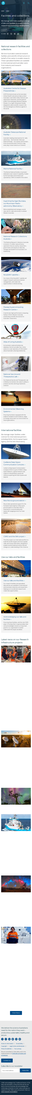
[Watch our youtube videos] (20, 1039)
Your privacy (17, 1049)
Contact (4, 30)
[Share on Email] (18, 34)
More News (16, 1013)
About (7, 11)
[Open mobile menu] (24, 3)
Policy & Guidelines (6, 1049)
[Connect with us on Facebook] (2, 1039)
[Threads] (16, 1039)
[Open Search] (28, 3)
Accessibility (19, 1043)
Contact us (6, 1060)
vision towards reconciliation (9, 1092)
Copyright (4, 1046)
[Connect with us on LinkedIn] (9, 1039)
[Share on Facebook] (8, 34)
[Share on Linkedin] (15, 34)
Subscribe (25, 1070)
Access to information (7, 1043)
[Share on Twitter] (11, 34)
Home (2, 11)
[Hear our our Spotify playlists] (13, 1039)
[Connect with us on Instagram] (6, 1039)
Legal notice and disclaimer (17, 1046)
